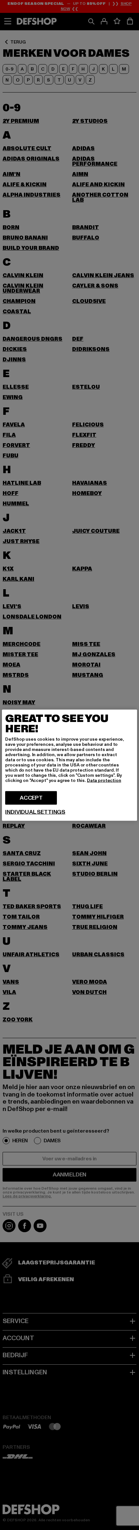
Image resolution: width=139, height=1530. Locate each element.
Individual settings (35, 811)
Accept (31, 798)
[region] (69, 765)
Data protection (104, 780)
